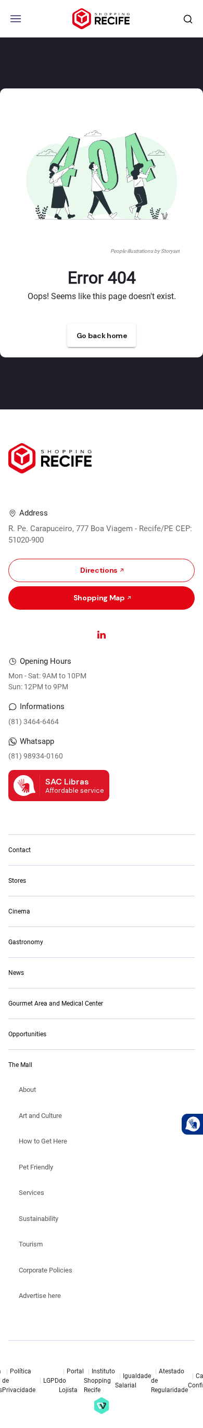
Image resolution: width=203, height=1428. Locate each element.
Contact (19, 850)
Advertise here (40, 1296)
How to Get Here (43, 1141)
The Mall (20, 1065)
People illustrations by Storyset (145, 251)
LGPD (51, 1380)
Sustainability (38, 1219)
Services (31, 1193)
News (16, 972)
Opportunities (27, 1034)
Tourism (31, 1244)
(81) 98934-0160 (35, 756)
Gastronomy (25, 942)
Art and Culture (40, 1116)
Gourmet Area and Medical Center (55, 1003)
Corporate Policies (45, 1270)
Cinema (19, 911)
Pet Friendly (36, 1167)
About (27, 1089)
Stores (17, 880)
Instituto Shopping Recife (99, 1381)
